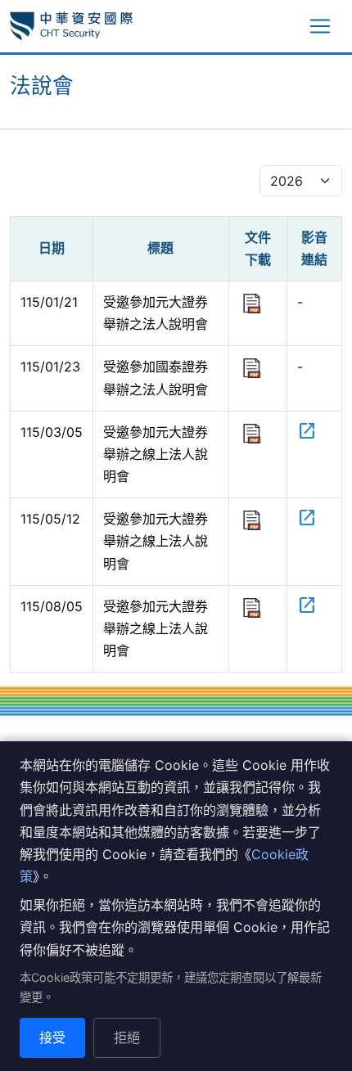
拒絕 (127, 1037)
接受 (52, 1037)
